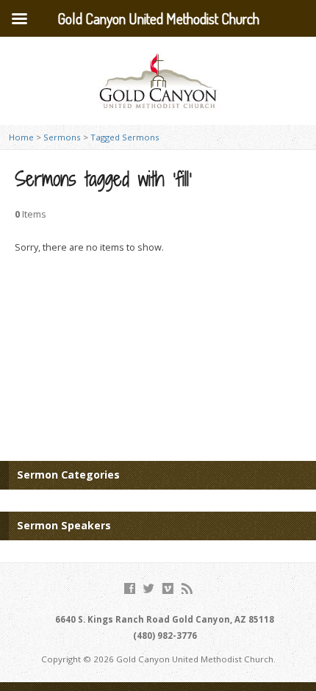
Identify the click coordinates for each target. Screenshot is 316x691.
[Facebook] (129, 588)
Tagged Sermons (124, 137)
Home (21, 137)
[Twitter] (148, 588)
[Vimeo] (167, 588)
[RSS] (187, 588)
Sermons (62, 137)
